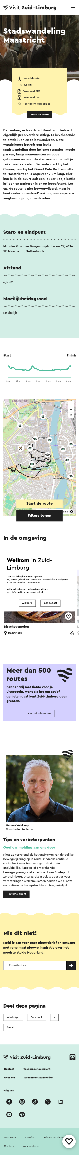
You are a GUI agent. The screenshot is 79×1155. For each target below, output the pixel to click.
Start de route (39, 114)
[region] (39, 457)
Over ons (9, 1077)
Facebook (37, 1017)
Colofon (30, 1137)
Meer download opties (36, 104)
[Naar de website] (72, 633)
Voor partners (31, 1146)
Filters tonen (39, 515)
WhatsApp (13, 1017)
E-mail (10, 1027)
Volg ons (8, 1090)
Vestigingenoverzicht (36, 1069)
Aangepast (50, 603)
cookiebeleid (36, 592)
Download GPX (31, 97)
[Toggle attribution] (71, 511)
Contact (9, 1069)
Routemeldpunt (16, 894)
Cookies (9, 1146)
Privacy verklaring (54, 1137)
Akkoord (27, 603)
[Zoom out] (71, 409)
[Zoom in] (71, 404)
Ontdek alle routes (39, 713)
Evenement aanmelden (38, 1077)
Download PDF (31, 91)
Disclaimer (10, 1137)
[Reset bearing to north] (71, 415)
